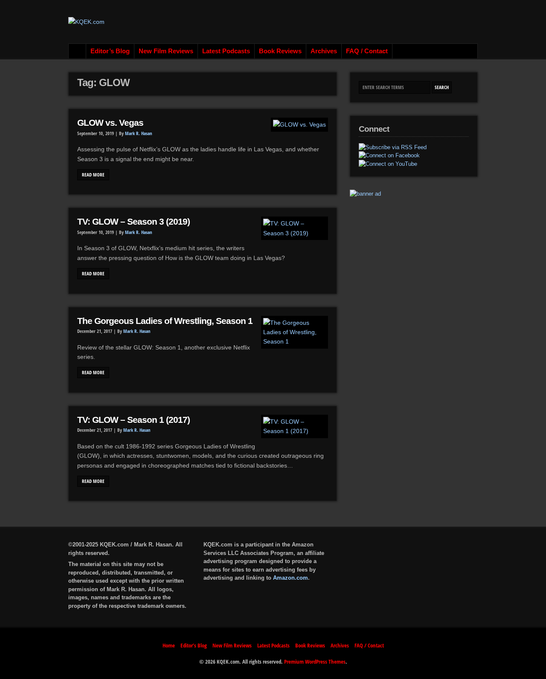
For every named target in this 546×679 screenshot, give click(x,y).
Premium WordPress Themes (315, 661)
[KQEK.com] (86, 21)
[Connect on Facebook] (389, 155)
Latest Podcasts (226, 51)
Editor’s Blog (110, 51)
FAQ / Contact (367, 51)
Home (77, 51)
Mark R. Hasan (138, 133)
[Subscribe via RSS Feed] (393, 147)
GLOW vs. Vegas (110, 123)
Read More (93, 175)
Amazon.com (290, 578)
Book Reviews (280, 51)
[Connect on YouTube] (388, 164)
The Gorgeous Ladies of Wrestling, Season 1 (165, 321)
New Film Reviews (166, 51)
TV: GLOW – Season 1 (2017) (133, 420)
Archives (324, 51)
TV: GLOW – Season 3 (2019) (133, 222)
